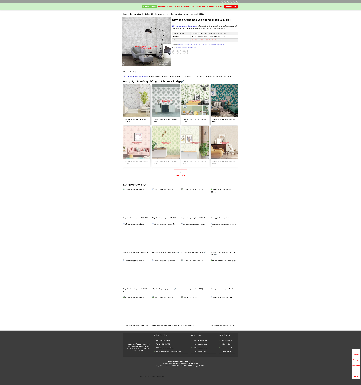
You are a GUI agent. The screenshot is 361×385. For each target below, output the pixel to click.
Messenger (356, 360)
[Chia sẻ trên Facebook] (173, 52)
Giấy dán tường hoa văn (159, 14)
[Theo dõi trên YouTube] (236, 1)
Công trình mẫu (226, 351)
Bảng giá (178, 6)
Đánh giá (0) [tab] (133, 72)
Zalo (356, 371)
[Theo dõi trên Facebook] (221, 1)
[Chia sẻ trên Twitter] (177, 52)
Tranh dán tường (165, 6)
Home (125, 14)
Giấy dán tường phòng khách (216, 44)
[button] (124, 64)
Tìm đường (356, 354)
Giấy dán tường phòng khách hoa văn (184, 26)
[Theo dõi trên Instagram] (224, 1)
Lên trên (356, 376)
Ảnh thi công (189, 6)
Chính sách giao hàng (200, 344)
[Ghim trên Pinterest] (184, 52)
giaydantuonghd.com (168, 348)
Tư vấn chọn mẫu (227, 348)
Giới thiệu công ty (227, 340)
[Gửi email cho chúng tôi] (230, 1)
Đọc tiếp (180, 175)
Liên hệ (219, 6)
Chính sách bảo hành (200, 348)
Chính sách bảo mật (200, 351)
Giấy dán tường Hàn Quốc (139, 14)
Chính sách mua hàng (200, 340)
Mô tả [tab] (125, 72)
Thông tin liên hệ (227, 344)
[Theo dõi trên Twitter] (227, 1)
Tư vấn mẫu (200, 6)
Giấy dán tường (149, 6)
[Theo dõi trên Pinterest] (233, 1)
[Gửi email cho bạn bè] (180, 52)
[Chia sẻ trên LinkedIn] (187, 52)
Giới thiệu (210, 6)
